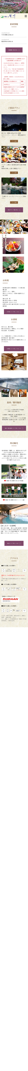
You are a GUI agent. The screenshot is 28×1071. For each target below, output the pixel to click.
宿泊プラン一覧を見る (13, 210)
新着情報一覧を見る (13, 50)
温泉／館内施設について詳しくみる (13, 428)
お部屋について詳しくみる (13, 348)
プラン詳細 (14, 141)
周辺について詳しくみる (13, 543)
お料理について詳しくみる (13, 311)
